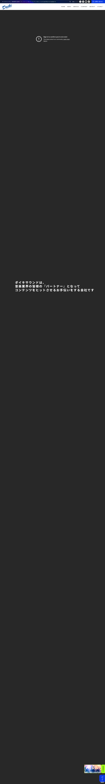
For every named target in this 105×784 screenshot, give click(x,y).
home (63, 6)
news (69, 6)
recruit (92, 6)
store (99, 6)
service (76, 6)
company (84, 6)
